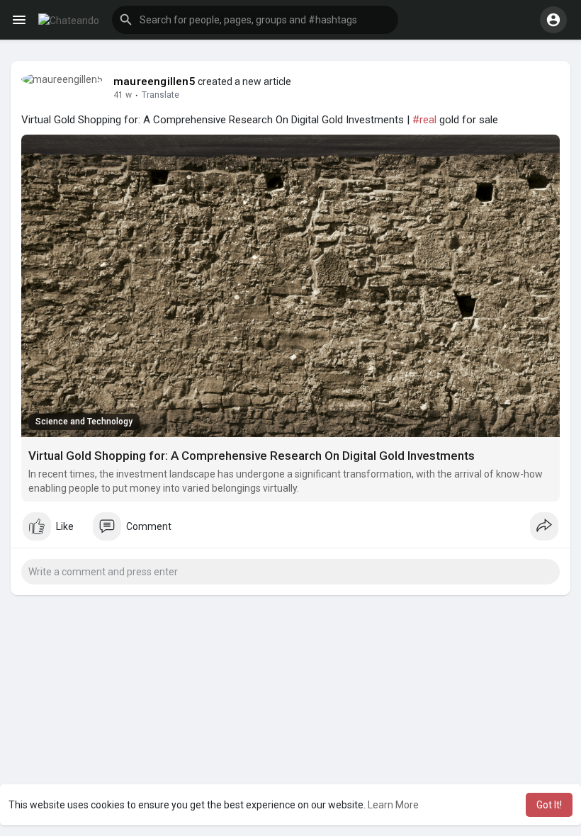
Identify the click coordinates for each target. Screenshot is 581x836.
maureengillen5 (154, 81)
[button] (553, 19)
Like (65, 526)
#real (424, 119)
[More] (19, 20)
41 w (122, 95)
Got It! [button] (549, 804)
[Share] (544, 526)
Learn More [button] (393, 804)
